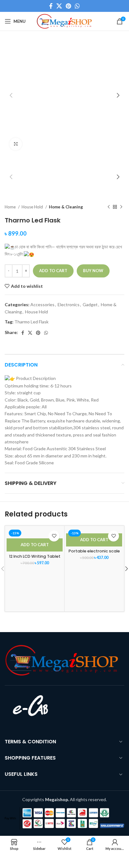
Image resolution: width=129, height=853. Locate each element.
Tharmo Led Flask (31, 321)
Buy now (93, 270)
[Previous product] (109, 207)
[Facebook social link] (50, 6)
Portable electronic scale (94, 551)
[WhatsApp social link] (77, 6)
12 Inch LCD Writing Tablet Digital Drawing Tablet (34, 559)
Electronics (69, 304)
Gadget (90, 304)
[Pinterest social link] (68, 6)
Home (11, 206)
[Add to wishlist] (54, 536)
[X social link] (59, 6)
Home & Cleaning (66, 206)
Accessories (42, 304)
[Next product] (121, 207)
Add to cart (53, 270)
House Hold (33, 206)
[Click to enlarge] (15, 144)
